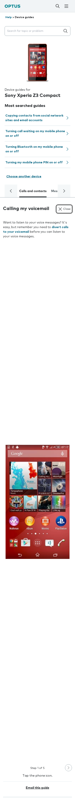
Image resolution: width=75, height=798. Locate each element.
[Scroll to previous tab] (11, 191)
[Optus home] (12, 6)
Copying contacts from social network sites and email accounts (34, 118)
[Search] (57, 6)
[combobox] (33, 31)
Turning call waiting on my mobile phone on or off (35, 133)
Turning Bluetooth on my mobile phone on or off (34, 149)
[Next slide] (68, 767)
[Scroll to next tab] (64, 191)
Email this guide (37, 787)
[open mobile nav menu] (66, 6)
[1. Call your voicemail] (37, 502)
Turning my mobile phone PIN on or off (34, 162)
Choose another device (23, 176)
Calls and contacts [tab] (33, 191)
